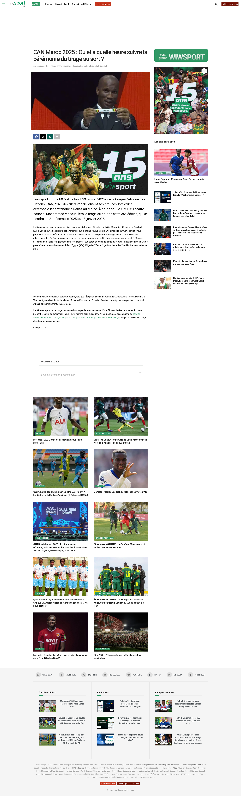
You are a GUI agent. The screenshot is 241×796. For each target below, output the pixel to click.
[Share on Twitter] (43, 136)
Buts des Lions (103, 434)
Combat (75, 4)
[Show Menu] (3, 4)
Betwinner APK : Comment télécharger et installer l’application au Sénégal (130, 720)
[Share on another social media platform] (57, 136)
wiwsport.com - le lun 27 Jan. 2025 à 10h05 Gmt (52, 66)
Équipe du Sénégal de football (145, 765)
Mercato (40, 434)
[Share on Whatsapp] (50, 136)
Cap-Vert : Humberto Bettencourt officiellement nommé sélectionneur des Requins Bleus (189, 247)
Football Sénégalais (188, 765)
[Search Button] (216, 4)
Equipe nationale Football (88, 66)
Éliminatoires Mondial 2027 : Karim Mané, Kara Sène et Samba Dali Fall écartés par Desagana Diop (188, 281)
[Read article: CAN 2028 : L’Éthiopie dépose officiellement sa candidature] (121, 632)
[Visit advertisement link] (90, 169)
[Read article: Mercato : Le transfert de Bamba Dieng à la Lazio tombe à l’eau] (162, 266)
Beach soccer (42, 538)
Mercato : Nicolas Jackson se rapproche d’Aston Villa (120, 492)
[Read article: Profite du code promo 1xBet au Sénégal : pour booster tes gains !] (105, 740)
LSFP (177, 768)
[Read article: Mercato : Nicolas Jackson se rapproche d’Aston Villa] (121, 468)
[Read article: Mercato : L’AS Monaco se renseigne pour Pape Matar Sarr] (60, 416)
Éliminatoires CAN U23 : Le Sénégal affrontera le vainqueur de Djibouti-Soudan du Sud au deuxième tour (119, 602)
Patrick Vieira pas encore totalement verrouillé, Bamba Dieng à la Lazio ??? (188, 704)
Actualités (80, 768)
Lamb (66, 4)
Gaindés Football (104, 538)
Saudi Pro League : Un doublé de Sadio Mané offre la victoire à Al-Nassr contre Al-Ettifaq (71, 720)
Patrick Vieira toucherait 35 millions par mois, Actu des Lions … (188, 720)
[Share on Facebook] (36, 136)
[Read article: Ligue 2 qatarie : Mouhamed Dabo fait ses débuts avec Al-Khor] (181, 162)
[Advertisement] (120, 26)
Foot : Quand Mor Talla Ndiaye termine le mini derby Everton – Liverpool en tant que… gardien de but (190, 213)
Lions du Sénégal (172, 765)
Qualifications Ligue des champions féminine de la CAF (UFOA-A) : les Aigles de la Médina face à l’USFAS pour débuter (60, 602)
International (102, 649)
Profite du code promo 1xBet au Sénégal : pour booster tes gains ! (130, 737)
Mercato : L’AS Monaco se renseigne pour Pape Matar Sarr (72, 704)
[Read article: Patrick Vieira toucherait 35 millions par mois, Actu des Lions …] (163, 723)
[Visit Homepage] (18, 4)
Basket (58, 4)
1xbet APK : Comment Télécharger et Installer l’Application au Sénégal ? (130, 704)
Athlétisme (86, 4)
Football (49, 4)
